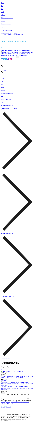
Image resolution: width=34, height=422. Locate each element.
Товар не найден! (5, 358)
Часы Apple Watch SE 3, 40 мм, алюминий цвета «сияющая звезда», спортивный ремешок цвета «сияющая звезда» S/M (17, 388)
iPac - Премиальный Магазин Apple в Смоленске (15, 394)
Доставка (7, 402)
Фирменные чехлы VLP (7, 296)
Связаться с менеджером (19, 34)
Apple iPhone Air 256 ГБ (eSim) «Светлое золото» (17, 376)
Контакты (3, 34)
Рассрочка (9, 34)
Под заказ (3, 380)
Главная (3, 109)
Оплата (3, 402)
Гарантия (13, 402)
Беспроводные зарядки (7, 233)
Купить (3, 374)
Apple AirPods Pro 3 (18, 371)
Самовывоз (19, 402)
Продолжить (4, 370)
